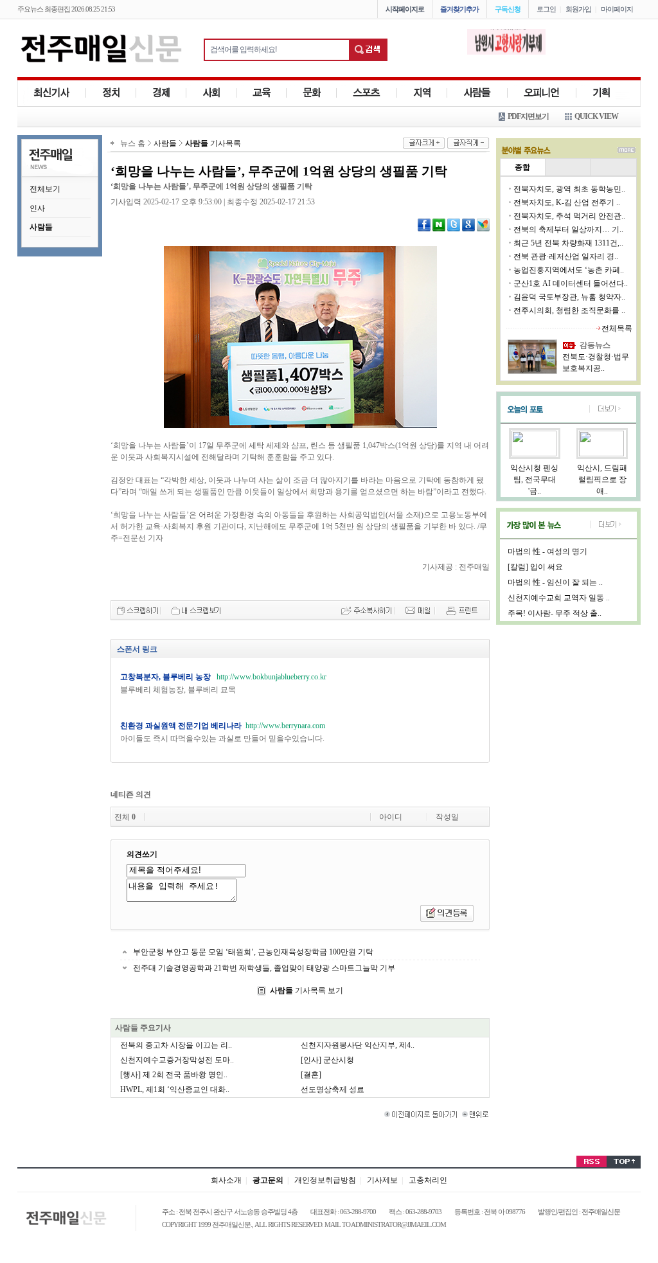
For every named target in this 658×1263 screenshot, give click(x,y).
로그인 (546, 9)
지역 (422, 92)
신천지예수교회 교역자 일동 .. (559, 597)
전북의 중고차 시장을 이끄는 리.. (176, 1045)
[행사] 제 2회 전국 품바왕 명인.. (173, 1074)
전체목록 (616, 328)
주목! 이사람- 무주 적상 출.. (554, 613)
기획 (601, 92)
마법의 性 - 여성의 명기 (547, 551)
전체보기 (45, 188)
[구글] (468, 224)
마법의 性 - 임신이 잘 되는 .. (555, 582)
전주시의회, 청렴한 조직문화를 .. (569, 310)
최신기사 (51, 92)
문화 (312, 92)
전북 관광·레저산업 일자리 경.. (565, 256)
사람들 (477, 92)
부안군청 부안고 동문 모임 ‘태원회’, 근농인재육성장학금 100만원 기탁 (253, 951)
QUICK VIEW (596, 116)
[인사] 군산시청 (327, 1059)
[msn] (483, 224)
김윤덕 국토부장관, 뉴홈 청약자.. (569, 296)
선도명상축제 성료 (332, 1089)
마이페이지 (617, 9)
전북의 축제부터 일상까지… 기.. (568, 229)
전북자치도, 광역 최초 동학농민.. (569, 188)
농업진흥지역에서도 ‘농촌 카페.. (568, 269)
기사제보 (382, 1180)
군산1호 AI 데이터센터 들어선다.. (570, 283)
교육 (262, 92)
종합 (522, 167)
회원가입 (578, 9)
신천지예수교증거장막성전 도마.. (177, 1059)
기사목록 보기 (306, 990)
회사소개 (226, 1180)
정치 (111, 92)
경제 (161, 92)
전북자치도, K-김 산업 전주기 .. (566, 202)
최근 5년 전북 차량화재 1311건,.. (568, 242)
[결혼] (311, 1074)
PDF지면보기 (528, 116)
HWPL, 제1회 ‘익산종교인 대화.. (174, 1089)
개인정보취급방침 (325, 1180)
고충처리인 (428, 1180)
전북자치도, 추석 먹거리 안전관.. (569, 215)
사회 (211, 92)
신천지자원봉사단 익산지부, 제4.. (357, 1045)
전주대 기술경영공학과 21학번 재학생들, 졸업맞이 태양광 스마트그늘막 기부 (264, 967)
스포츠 (367, 92)
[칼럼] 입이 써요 (535, 566)
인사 (37, 208)
